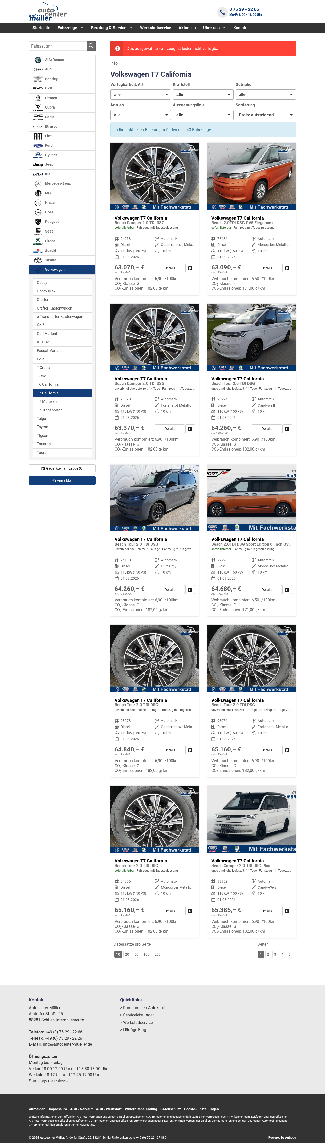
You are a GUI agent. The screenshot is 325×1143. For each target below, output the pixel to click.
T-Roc (41, 376)
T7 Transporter (49, 410)
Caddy (42, 282)
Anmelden (37, 1109)
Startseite (41, 27)
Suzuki (50, 251)
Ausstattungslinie (189, 105)
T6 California (48, 384)
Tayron (42, 427)
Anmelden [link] (65, 480)
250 (158, 954)
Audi (48, 69)
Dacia (49, 117)
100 (146, 954)
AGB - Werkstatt (109, 1109)
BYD (48, 88)
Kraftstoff (182, 84)
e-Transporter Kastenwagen (60, 316)
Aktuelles (187, 27)
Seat (48, 231)
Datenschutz (170, 1109)
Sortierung (245, 105)
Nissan (50, 202)
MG (47, 193)
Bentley (51, 79)
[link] (190, 268)
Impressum (58, 1109)
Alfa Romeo (54, 60)
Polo (41, 359)
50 (136, 954)
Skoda (49, 241)
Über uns (211, 27)
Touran (42, 452)
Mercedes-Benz (57, 183)
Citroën (50, 98)
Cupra (49, 107)
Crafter (42, 299)
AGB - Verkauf (81, 1109)
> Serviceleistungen (137, 1015)
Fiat (48, 136)
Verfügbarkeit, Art (126, 84)
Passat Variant (49, 350)
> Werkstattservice (136, 1022)
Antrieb (117, 105)
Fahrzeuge (67, 27)
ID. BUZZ (44, 342)
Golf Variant (47, 333)
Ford (48, 145)
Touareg (44, 444)
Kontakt (240, 27)
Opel (48, 212)
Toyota (50, 260)
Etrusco (50, 126)
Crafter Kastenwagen (54, 308)
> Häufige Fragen (135, 1029)
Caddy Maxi (46, 291)
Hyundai (51, 155)
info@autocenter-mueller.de (67, 1044)
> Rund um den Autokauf (142, 1007)
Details (170, 268)
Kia (47, 174)
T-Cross (43, 367)
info (114, 63)
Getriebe (243, 84)
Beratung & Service (108, 27)
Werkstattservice (155, 27)
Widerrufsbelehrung (141, 1109)
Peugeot (51, 222)
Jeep (48, 164)
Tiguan (42, 435)
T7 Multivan (47, 401)
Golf (40, 325)
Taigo (41, 418)
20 (127, 954)
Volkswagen (54, 270)
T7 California (48, 393)
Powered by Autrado (282, 1137)
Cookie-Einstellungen (201, 1109)
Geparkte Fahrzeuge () (65, 468)
